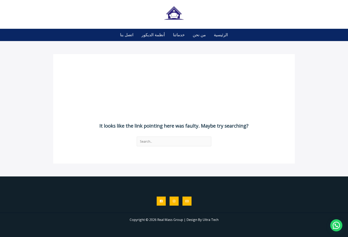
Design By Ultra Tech (202, 219)
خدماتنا (179, 34)
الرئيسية (221, 34)
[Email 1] (187, 201)
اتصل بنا (127, 34)
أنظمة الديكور (153, 34)
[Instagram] (174, 201)
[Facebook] (161, 201)
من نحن (199, 34)
